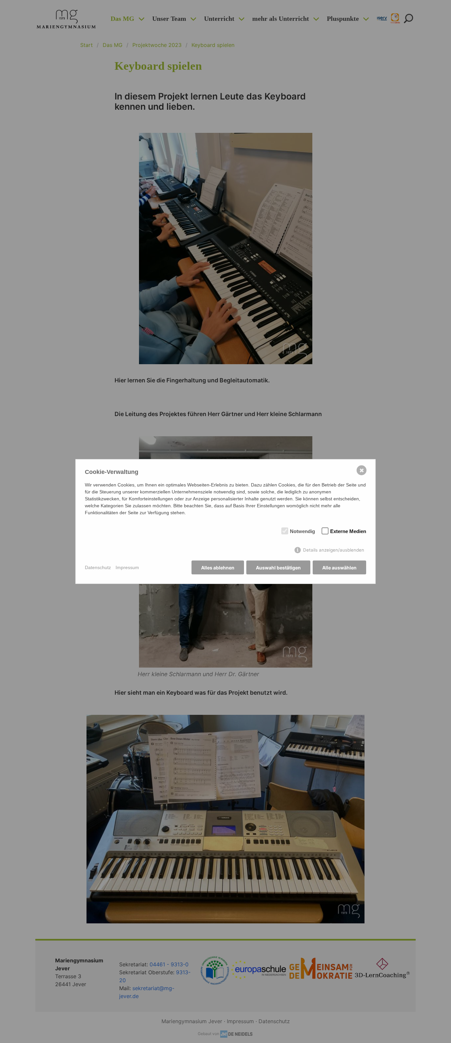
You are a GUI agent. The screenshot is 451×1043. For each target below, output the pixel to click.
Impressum (127, 567)
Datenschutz (98, 567)
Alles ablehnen (217, 567)
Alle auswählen (339, 567)
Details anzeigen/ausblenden (333, 550)
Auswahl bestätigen (278, 567)
